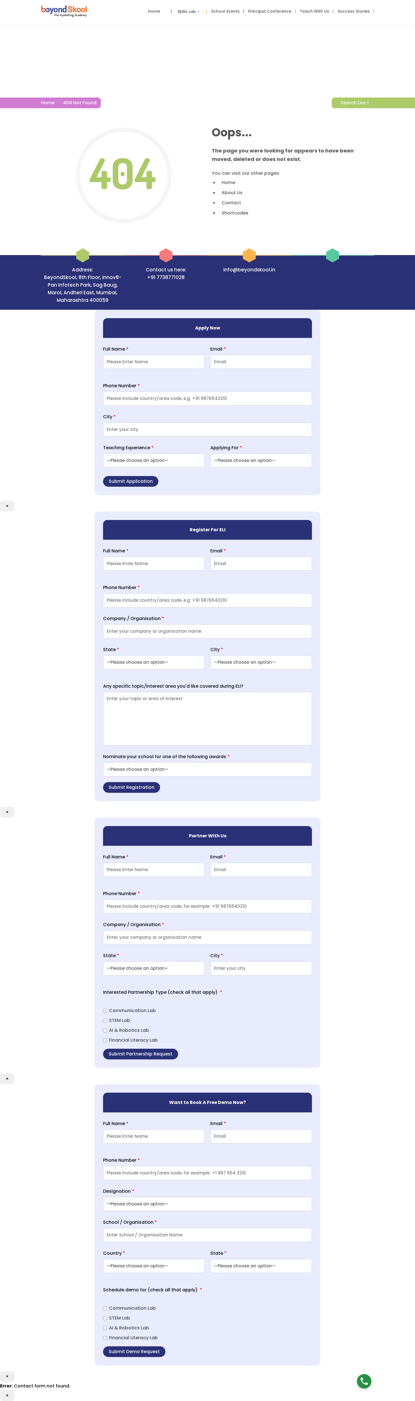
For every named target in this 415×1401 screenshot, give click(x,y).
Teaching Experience (128, 447)
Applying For (226, 447)
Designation (118, 1191)
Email (218, 349)
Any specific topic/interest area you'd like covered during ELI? (173, 686)
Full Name (115, 349)
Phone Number (121, 385)
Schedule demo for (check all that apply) (152, 1290)
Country (114, 1253)
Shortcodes (235, 213)
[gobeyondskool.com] (64, 12)
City (109, 416)
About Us (232, 192)
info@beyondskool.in (249, 269)
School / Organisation (130, 1222)
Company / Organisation (133, 618)
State (111, 649)
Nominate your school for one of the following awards (166, 756)
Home (47, 102)
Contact (231, 203)
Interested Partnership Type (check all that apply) (162, 992)
